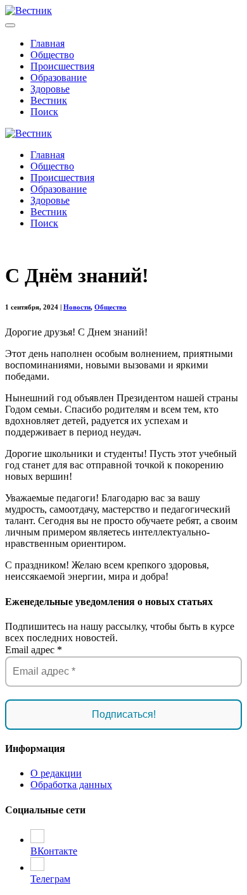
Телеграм (50, 878)
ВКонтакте (53, 851)
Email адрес (33, 649)
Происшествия (62, 66)
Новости (77, 307)
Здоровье (50, 89)
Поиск (44, 111)
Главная (47, 43)
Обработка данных (71, 784)
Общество (52, 54)
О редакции (56, 773)
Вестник (48, 100)
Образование (58, 77)
